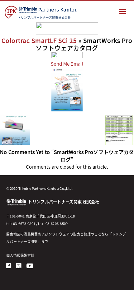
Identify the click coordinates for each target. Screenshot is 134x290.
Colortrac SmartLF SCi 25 (39, 40)
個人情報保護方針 (20, 255)
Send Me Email (67, 63)
